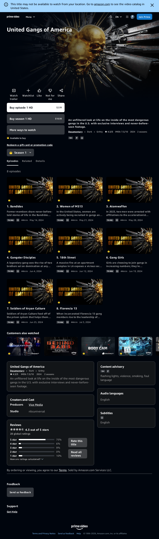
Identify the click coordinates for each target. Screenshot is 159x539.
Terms (63, 470)
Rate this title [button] (76, 442)
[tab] (12, 161)
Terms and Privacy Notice (43, 533)
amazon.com (102, 4)
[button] (26, 459)
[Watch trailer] (13, 90)
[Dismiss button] (152, 5)
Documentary (75, 131)
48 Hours (23, 346)
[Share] (61, 90)
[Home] (13, 17)
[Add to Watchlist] (28, 90)
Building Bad (135, 346)
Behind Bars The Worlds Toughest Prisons (61, 346)
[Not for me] (50, 90)
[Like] (39, 90)
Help (79, 533)
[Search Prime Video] (111, 16)
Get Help (12, 511)
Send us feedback (66, 533)
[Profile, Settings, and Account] (132, 16)
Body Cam (98, 346)
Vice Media (36, 404)
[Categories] (127, 16)
